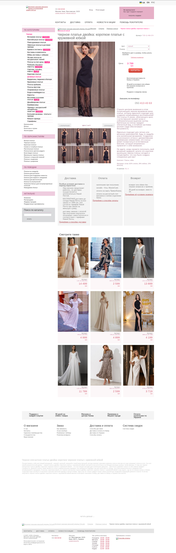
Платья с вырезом (31, 159)
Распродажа (28, 200)
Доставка (75, 22)
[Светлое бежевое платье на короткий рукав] (105, 311)
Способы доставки (96, 429)
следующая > (108, 125)
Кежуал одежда (33, 119)
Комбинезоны (32, 105)
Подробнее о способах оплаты (105, 201)
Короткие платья (34, 74)
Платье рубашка (34, 85)
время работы (71, 13)
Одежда (29, 34)
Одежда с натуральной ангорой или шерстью (36, 109)
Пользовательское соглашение (34, 541)
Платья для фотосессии (33, 179)
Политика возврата (63, 435)
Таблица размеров (137, 57)
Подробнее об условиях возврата (139, 194)
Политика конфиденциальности (34, 542)
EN (148, 3)
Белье (26, 126)
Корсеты (30, 95)
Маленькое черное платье (34, 155)
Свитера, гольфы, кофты (34, 70)
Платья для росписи (31, 173)
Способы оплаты (96, 435)
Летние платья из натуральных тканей (35, 58)
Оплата (88, 22)
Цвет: (123, 46)
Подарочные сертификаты (34, 204)
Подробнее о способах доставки (72, 222)
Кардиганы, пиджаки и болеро (39, 79)
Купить (135, 70)
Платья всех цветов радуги (34, 151)
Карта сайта (28, 544)
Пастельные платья (31, 149)
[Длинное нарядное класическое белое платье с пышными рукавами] (73, 365)
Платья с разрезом (31, 161)
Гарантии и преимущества (33, 433)
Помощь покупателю (131, 22)
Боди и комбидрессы (36, 92)
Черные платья (29, 143)
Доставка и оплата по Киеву (99, 431)
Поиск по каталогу (33, 210)
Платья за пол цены (38, 62)
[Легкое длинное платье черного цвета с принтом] (105, 257)
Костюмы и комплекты (36, 52)
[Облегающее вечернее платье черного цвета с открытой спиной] (138, 311)
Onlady (36, 535)
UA (143, 3)
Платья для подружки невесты (35, 175)
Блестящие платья (31, 153)
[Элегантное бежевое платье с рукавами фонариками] (73, 311)
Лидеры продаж (30, 202)
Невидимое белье (31, 187)
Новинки (27, 198)
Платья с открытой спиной (34, 157)
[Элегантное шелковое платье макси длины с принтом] (105, 365)
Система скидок (128, 429)
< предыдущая (64, 125)
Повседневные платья (36, 42)
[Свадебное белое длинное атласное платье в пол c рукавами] (138, 257)
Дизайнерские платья (36, 102)
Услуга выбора (62, 431)
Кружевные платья (35, 82)
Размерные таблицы (64, 433)
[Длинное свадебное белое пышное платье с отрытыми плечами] (73, 257)
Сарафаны (31, 121)
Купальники (28, 124)
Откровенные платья (36, 90)
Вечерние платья (38, 37)
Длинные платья (34, 77)
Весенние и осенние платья (35, 99)
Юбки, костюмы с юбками (37, 55)
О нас (26, 429)
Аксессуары (28, 130)
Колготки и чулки (30, 128)
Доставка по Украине (97, 433)
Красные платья (30, 145)
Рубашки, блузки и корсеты (34, 66)
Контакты (60, 22)
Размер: (122, 49)
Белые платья (29, 140)
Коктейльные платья (39, 40)
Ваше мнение (28, 437)
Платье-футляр (33, 87)
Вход (91, 10)
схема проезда (60, 13)
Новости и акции (106, 22)
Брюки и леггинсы (38, 50)
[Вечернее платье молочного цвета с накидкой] (138, 365)
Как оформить (62, 429)
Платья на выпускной (32, 182)
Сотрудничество (29, 435)
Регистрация (100, 10)
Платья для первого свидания (35, 177)
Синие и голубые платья (33, 147)
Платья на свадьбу (31, 171)
